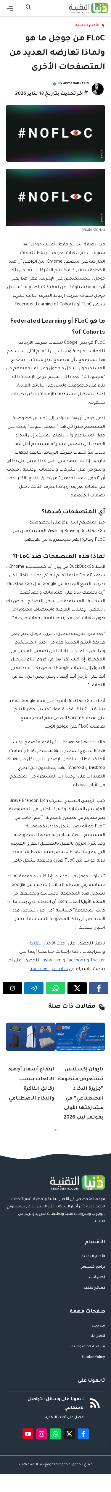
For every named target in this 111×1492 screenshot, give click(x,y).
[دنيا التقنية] (88, 8)
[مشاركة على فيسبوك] (98, 988)
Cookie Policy (93, 1357)
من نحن (98, 1326)
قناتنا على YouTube (49, 969)
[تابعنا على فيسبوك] (83, 1433)
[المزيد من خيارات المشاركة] (12, 988)
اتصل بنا (98, 1336)
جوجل (36, 244)
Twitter (97, 960)
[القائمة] (10, 8)
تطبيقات (97, 1277)
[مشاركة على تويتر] (77, 988)
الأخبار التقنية (87, 26)
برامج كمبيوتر (93, 1267)
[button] (28, 8)
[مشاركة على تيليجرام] (34, 988)
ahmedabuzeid (76, 84)
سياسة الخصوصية (88, 1347)
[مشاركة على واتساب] (55, 988)
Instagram (51, 960)
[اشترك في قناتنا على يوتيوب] (27, 1433)
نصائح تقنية (94, 1288)
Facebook (76, 960)
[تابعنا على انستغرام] (41, 1433)
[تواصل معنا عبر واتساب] (55, 1433)
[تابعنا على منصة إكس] (69, 1433)
